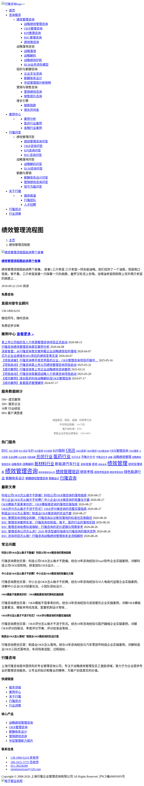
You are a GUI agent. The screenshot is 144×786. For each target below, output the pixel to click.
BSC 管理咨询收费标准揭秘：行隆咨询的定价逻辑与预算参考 (42, 527)
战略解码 (30, 55)
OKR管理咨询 (33, 28)
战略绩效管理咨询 (36, 24)
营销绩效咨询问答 (36, 182)
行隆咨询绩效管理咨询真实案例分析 (26, 346)
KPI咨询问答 (32, 150)
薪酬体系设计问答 (36, 177)
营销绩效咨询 (33, 91)
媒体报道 (30, 195)
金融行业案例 (33, 127)
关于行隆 (15, 696)
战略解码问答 (33, 164)
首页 (12, 10)
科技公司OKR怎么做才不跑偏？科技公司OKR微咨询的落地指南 (44, 495)
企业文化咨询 (33, 73)
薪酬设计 (54, 478)
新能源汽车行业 (67, 464)
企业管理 (22, 457)
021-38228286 (19, 765)
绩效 (95, 464)
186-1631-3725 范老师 (24, 762)
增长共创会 (31, 109)
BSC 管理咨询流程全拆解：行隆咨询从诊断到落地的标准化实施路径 (47, 517)
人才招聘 (30, 204)
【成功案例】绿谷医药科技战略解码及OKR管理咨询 (36, 378)
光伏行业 (44, 456)
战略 (110, 457)
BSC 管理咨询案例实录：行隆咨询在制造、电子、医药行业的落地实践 (48, 522)
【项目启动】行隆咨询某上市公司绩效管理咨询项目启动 (39, 364)
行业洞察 (15, 213)
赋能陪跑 (30, 105)
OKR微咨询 (103, 451)
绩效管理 (117, 463)
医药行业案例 (33, 123)
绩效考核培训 (116, 472)
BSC (5, 450)
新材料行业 (44, 464)
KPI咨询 (38, 450)
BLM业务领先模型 (36, 64)
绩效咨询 (102, 464)
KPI (31, 450)
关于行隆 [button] (15, 191)
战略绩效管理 (122, 456)
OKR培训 (92, 450)
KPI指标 (59, 450)
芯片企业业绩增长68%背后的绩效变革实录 (30, 355)
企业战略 (12, 457)
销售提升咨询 (33, 96)
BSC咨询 (13, 451)
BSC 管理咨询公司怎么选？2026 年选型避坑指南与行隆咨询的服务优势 (49, 531)
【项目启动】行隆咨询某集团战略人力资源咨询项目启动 (39, 373)
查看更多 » (25, 334)
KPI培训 (48, 451)
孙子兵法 (75, 457)
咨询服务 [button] (15, 15)
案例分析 (30, 118)
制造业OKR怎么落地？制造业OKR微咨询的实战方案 (37, 513)
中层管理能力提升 (21, 740)
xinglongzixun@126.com (25, 769)
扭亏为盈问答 (33, 186)
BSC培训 (23, 451)
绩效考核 (87, 472)
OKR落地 (133, 451)
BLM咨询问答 (33, 168)
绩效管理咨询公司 (46, 472)
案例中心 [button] (15, 114)
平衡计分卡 (88, 456)
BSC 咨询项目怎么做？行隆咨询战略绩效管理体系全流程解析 (42, 536)
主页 (12, 240)
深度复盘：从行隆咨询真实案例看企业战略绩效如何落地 (39, 351)
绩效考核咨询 (101, 472)
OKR (70, 450)
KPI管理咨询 (32, 33)
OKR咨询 (81, 450)
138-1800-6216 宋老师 (24, 757)
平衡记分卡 (101, 457)
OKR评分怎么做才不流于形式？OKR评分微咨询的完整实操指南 (44, 508)
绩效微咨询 (31, 42)
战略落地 (30, 51)
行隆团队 (30, 200)
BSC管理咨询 (33, 37)
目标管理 (86, 464)
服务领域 (15, 687)
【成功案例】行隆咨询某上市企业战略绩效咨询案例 (36, 369)
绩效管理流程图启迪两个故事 (21, 261)
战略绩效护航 (33, 60)
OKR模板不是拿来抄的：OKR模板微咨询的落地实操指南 (40, 504)
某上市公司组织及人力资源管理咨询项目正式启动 (35, 342)
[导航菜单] (23, 4)
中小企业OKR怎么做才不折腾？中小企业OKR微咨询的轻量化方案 (46, 499)
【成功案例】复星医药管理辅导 (23, 383)
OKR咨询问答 (33, 146)
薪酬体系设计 (33, 78)
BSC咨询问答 (33, 155)
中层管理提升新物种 (37, 82)
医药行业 (62, 456)
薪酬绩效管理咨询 (37, 478)
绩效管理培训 (67, 471)
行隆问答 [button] (15, 132)
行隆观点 (15, 209)
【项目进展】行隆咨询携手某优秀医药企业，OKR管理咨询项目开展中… (50, 360)
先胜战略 (31, 457)
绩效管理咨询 (25, 19)
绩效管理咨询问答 (36, 141)
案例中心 (15, 692)
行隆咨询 (68, 478)
